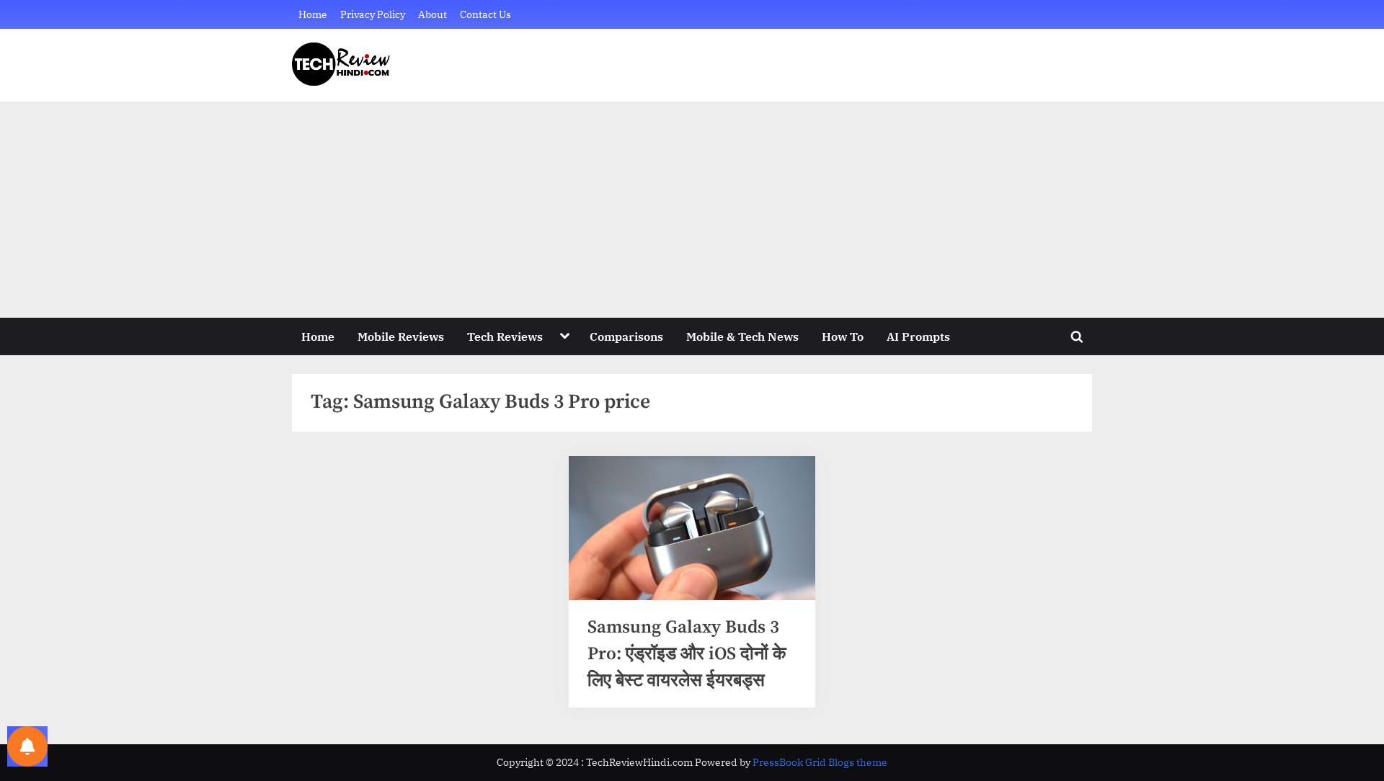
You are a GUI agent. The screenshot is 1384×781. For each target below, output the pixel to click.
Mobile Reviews (401, 336)
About (432, 14)
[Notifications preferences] (27, 746)
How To (843, 336)
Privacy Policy (372, 14)
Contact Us (485, 14)
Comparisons (626, 336)
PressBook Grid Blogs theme (820, 762)
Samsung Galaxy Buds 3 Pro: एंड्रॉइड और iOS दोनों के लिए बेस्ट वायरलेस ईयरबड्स (686, 654)
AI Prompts (918, 336)
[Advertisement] (692, 210)
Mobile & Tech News (742, 336)
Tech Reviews (505, 336)
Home (312, 14)
